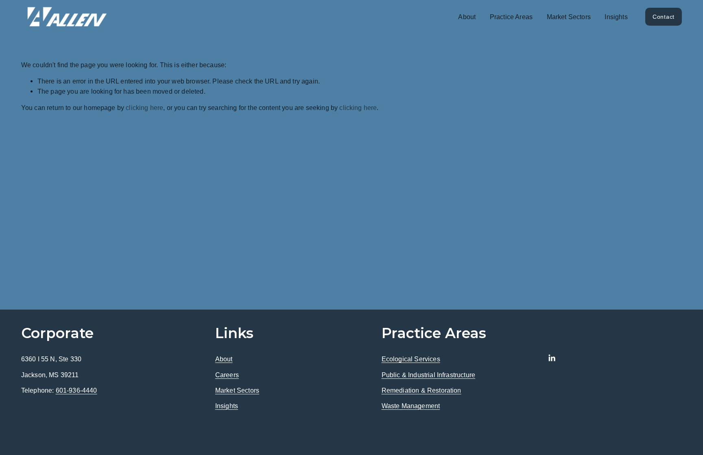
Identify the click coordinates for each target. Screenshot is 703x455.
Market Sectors (569, 16)
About (224, 359)
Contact (664, 16)
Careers (227, 374)
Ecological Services (411, 359)
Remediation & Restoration (421, 390)
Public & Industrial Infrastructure (428, 374)
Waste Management (411, 405)
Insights (616, 16)
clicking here (144, 107)
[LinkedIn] (552, 358)
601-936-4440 (76, 390)
